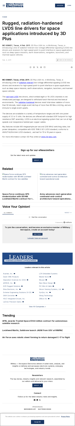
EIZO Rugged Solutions (11, 286)
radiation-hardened (26, 102)
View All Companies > (37, 307)
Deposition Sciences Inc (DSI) (14, 280)
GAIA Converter (9, 296)
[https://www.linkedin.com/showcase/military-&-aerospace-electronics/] (37, 400)
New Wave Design (46, 283)
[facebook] (30, 67)
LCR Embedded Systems (48, 274)
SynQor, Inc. (43, 292)
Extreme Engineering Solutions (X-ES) (17, 292)
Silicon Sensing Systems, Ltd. (50, 289)
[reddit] (41, 67)
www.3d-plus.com (48, 137)
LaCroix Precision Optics (12, 302)
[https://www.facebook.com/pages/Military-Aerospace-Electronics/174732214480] (35, 400)
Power (4, 17)
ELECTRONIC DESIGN (44, 409)
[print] (72, 67)
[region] (37, 217)
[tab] (8, 212)
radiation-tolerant (26, 83)
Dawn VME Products (11, 277)
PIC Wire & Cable (45, 286)
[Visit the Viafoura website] (67, 222)
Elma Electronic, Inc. (10, 289)
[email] (45, 67)
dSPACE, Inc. (8, 283)
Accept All (37, 422)
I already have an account (37, 238)
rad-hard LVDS (12, 97)
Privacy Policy (65, 416)
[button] (3, 5)
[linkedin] (34, 67)
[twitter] (37, 67)
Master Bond (44, 277)
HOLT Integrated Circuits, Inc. (14, 299)
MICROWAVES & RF (30, 409)
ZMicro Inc (43, 299)
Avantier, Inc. (8, 274)
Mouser (42, 280)
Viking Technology (46, 296)
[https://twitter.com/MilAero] (40, 400)
